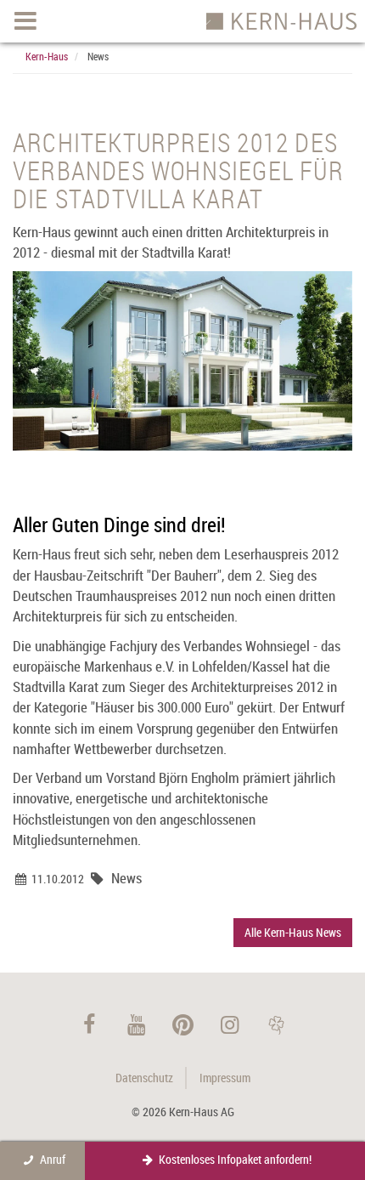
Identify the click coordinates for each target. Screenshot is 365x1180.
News (98, 56)
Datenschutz (144, 1077)
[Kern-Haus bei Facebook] (89, 1024)
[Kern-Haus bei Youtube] (136, 1024)
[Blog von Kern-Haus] (276, 1024)
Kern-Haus (46, 56)
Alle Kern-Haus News (292, 932)
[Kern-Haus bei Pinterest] (183, 1024)
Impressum (224, 1077)
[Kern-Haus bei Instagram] (229, 1024)
